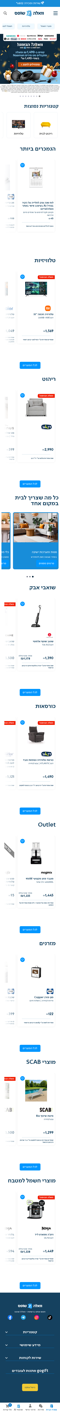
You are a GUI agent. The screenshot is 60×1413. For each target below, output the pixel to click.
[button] (5, 13)
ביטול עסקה (30, 1387)
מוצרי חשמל (46, 26)
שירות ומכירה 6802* (28, 3)
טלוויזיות (26, 26)
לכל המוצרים (30, 365)
